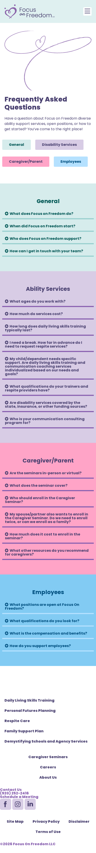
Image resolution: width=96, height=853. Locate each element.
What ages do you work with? (37, 301)
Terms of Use (48, 831)
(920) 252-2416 (14, 793)
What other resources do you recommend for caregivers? (47, 552)
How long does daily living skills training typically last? (45, 328)
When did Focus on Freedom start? (42, 226)
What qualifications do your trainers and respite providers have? (46, 388)
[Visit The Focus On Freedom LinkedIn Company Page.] (30, 804)
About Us (48, 777)
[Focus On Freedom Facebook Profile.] (5, 804)
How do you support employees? (40, 645)
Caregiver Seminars (48, 756)
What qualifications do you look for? (44, 620)
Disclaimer (79, 821)
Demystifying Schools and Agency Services (46, 741)
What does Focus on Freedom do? (41, 213)
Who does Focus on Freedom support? (45, 238)
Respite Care (17, 720)
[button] (87, 11)
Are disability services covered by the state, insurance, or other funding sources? (46, 404)
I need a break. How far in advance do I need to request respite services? (43, 344)
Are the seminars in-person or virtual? (45, 473)
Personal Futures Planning (30, 710)
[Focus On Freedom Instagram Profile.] (17, 804)
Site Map (15, 821)
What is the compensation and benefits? (48, 633)
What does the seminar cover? (38, 485)
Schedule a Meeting (19, 796)
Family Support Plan (24, 731)
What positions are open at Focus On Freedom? (42, 606)
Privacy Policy (46, 821)
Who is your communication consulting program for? (45, 420)
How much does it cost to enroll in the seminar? (42, 536)
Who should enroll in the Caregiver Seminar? (40, 499)
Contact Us (11, 789)
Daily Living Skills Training (29, 700)
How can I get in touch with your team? (46, 251)
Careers (48, 767)
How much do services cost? (36, 313)
